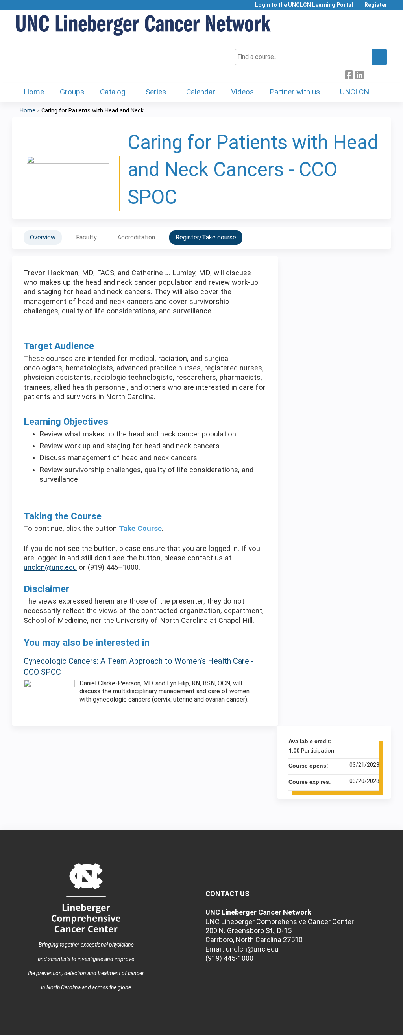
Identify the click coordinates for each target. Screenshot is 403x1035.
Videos (242, 91)
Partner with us (295, 91)
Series (156, 91)
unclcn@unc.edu (50, 567)
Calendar (200, 91)
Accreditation (136, 237)
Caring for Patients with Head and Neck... (94, 110)
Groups (72, 91)
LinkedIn (359, 74)
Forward (370, 73)
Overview (42, 237)
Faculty (86, 237)
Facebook (349, 74)
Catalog (113, 91)
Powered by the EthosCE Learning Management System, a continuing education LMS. (363, 1022)
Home (34, 91)
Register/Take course (206, 237)
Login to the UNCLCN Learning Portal (304, 5)
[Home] (144, 26)
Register (375, 5)
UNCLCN (354, 91)
